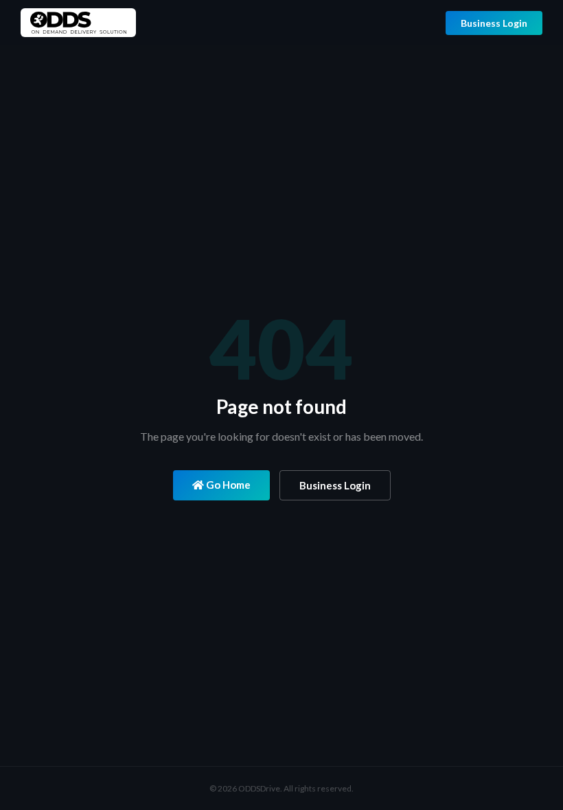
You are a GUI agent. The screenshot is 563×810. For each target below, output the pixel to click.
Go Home (227, 484)
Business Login (494, 23)
